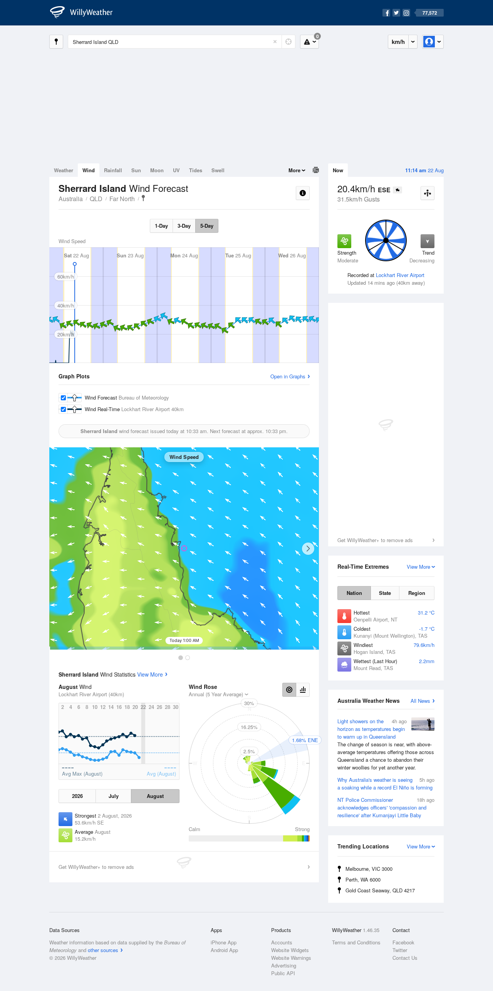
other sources (103, 950)
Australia (71, 198)
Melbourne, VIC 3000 (368, 868)
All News (420, 700)
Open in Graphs (287, 376)
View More (150, 674)
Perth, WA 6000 (363, 879)
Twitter (399, 950)
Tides (195, 170)
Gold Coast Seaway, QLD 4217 (380, 890)
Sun (136, 170)
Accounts (281, 942)
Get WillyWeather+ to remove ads (375, 540)
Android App (224, 950)
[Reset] (275, 42)
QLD (96, 198)
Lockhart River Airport (400, 275)
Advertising (283, 965)
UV (176, 170)
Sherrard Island (143, 198)
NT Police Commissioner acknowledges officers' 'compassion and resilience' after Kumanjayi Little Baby (385, 807)
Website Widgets (290, 950)
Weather (63, 170)
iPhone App (223, 942)
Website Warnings (291, 957)
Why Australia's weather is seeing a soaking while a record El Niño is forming (385, 783)
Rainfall (113, 170)
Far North (122, 198)
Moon (157, 170)
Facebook (403, 942)
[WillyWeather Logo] (85, 13)
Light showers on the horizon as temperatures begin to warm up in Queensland (385, 744)
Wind (88, 170)
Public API (283, 973)
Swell (218, 170)
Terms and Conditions (356, 942)
